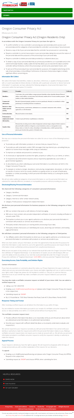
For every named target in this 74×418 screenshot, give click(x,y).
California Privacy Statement (26, 409)
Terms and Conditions (21, 406)
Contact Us (32, 406)
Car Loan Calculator (11, 388)
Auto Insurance (10, 383)
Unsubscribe (40, 406)
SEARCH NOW (9, 379)
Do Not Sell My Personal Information (46, 409)
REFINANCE (6, 15)
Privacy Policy (11, 415)
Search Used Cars (8, 10)
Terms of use (20, 415)
